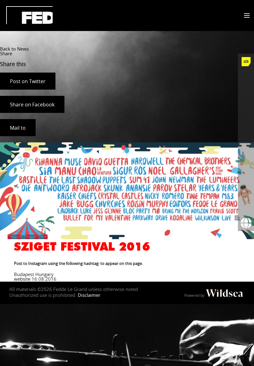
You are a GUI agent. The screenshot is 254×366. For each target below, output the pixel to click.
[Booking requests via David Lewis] (246, 223)
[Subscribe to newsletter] (246, 207)
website (22, 279)
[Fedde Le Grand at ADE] (246, 62)
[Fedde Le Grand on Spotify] (246, 158)
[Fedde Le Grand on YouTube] (246, 126)
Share (6, 53)
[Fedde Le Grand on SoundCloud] (246, 142)
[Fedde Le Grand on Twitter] (246, 94)
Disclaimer (89, 295)
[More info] (246, 191)
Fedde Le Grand (29, 15)
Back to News (14, 49)
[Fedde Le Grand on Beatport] (246, 175)
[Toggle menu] (245, 16)
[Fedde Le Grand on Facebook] (246, 78)
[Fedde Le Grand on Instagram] (246, 110)
